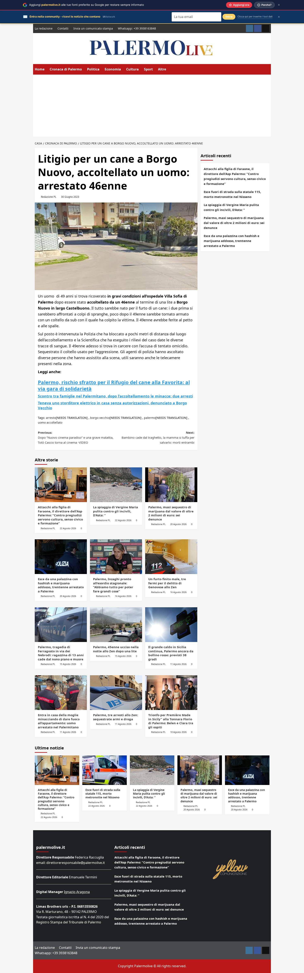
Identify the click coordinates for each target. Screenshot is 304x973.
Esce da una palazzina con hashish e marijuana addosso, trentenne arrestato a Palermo (61, 585)
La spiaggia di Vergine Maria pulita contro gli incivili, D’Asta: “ (115, 511)
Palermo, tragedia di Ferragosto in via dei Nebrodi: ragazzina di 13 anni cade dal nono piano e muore (61, 653)
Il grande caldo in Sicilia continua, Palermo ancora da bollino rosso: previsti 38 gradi (170, 653)
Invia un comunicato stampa (93, 28)
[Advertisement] (152, 106)
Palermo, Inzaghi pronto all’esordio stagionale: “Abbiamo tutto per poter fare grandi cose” (113, 585)
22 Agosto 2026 (68, 528)
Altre (162, 69)
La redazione (44, 28)
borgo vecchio (100, 418)
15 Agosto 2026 (68, 664)
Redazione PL (48, 197)
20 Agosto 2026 (178, 524)
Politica (93, 69)
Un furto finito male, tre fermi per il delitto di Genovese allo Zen (167, 583)
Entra (228, 16)
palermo (150, 418)
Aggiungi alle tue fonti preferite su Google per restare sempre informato (86, 4)
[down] (168, 69)
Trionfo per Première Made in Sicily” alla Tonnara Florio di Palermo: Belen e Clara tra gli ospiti (170, 721)
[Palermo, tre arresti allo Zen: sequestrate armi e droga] (116, 692)
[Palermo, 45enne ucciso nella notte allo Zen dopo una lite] (116, 624)
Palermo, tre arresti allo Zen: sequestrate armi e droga (115, 717)
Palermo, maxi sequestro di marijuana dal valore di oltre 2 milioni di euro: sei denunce (171, 513)
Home (39, 69)
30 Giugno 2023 (70, 197)
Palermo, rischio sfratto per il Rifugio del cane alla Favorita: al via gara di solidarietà (114, 385)
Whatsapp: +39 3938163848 (137, 28)
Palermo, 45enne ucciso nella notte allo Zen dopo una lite (116, 649)
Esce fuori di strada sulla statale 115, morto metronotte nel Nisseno (232, 194)
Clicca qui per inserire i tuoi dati (255, 16)
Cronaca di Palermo (66, 69)
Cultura (132, 69)
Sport (148, 69)
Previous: (75, 437)
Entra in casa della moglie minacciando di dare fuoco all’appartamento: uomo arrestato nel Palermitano (59, 721)
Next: (158, 437)
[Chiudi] (279, 5)
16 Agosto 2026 (123, 596)
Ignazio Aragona (77, 892)
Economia (113, 69)
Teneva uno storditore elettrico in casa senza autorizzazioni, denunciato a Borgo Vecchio (112, 405)
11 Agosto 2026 (178, 664)
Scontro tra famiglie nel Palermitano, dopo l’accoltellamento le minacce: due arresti (115, 396)
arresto (51, 418)
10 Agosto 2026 (178, 732)
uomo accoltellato (50, 422)
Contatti (62, 28)
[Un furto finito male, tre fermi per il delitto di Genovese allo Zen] (171, 556)
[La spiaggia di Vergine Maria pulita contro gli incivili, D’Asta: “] (116, 484)
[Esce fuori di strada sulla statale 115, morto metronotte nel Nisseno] (104, 770)
